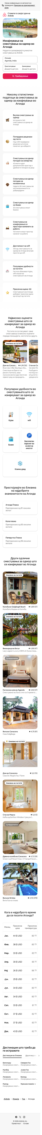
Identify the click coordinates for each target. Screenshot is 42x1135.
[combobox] (20, 60)
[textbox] (11, 68)
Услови (26, 1123)
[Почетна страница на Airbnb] (4, 14)
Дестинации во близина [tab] (12, 1055)
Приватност (16, 1123)
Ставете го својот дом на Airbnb (19, 14)
